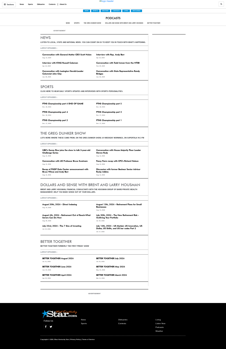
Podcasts (160, 327)
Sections (10, 5)
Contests (52, 4)
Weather (105, 10)
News (22, 4)
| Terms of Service (88, 339)
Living (126, 10)
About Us (63, 4)
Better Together (153, 23)
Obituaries (41, 4)
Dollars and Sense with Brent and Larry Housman (124, 23)
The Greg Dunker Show (92, 23)
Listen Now (160, 323)
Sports (30, 4)
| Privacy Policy (75, 339)
